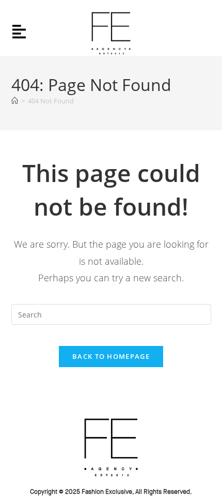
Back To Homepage (111, 356)
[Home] (14, 100)
